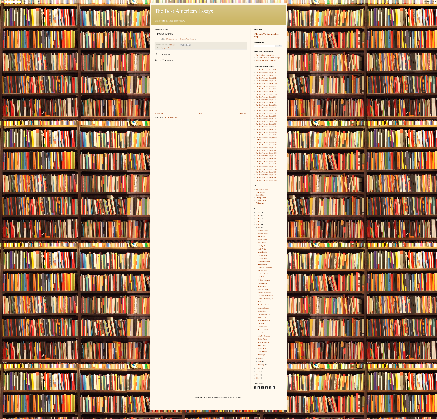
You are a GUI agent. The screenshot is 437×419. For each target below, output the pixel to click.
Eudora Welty (262, 240)
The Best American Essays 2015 (266, 97)
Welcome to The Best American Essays (266, 35)
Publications (260, 203)
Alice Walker (262, 243)
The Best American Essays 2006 (266, 121)
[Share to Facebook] (187, 45)
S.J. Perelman (262, 271)
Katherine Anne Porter (265, 268)
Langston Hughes (263, 308)
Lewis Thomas (262, 255)
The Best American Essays (184, 10)
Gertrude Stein (262, 258)
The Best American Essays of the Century (266, 138)
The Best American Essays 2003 (266, 129)
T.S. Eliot (261, 323)
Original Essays (261, 200)
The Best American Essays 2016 (266, 94)
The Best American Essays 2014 (266, 100)
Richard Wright (263, 230)
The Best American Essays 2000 (266, 142)
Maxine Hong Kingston (265, 295)
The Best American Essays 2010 (266, 110)
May (260, 361)
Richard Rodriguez (264, 261)
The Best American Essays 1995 (266, 156)
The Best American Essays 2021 (266, 81)
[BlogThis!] (183, 45)
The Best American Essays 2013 (266, 102)
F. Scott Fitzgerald (264, 320)
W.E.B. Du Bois (263, 330)
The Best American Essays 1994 (266, 158)
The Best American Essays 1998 (266, 147)
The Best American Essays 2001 (266, 135)
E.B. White (261, 236)
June (260, 358)
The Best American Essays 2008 (266, 116)
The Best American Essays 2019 (266, 86)
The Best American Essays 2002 (266, 132)
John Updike (262, 246)
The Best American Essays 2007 (266, 118)
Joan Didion (262, 333)
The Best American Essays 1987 (266, 177)
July (259, 227)
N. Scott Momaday (264, 280)
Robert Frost (262, 317)
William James (262, 302)
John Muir (261, 277)
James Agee (261, 354)
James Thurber (262, 252)
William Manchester (264, 292)
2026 (258, 212)
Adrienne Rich (262, 264)
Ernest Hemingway (264, 314)
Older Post (243, 114)
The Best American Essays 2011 (266, 108)
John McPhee (262, 286)
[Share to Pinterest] (189, 45)
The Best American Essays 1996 (266, 153)
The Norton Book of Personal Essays (268, 58)
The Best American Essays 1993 (266, 161)
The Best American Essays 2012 (266, 105)
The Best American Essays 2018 (266, 89)
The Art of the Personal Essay (265, 55)
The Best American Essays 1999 (266, 145)
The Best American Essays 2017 (266, 91)
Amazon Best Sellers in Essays (266, 60)
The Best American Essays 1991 (266, 166)
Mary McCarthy (263, 289)
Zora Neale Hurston (264, 305)
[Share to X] (185, 45)
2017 (258, 378)
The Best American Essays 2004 (266, 127)
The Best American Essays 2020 (266, 83)
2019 (258, 372)
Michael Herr (262, 311)
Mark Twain (262, 249)
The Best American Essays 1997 (266, 150)
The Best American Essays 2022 (266, 78)
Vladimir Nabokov (264, 274)
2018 (258, 375)
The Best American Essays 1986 (266, 180)
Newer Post (159, 114)
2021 (258, 225)
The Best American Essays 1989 (266, 172)
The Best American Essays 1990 (266, 169)
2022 (258, 222)
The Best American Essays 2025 (266, 70)
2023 (258, 219)
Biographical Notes (166, 48)
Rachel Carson (262, 339)
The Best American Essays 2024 (266, 72)
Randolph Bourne (263, 342)
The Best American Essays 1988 (266, 175)
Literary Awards (261, 198)
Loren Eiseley (262, 326)
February (261, 365)
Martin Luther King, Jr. (265, 299)
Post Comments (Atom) (171, 117)
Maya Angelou (262, 351)
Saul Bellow (262, 345)
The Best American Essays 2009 (266, 113)
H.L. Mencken (262, 283)
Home (201, 114)
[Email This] (181, 45)
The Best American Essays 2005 (266, 124)
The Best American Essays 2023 (266, 75)
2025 (258, 216)
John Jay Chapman (264, 336)
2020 (258, 368)
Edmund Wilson (263, 233)
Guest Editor (260, 195)
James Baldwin (262, 348)
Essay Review (260, 192)
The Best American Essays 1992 (266, 164)
